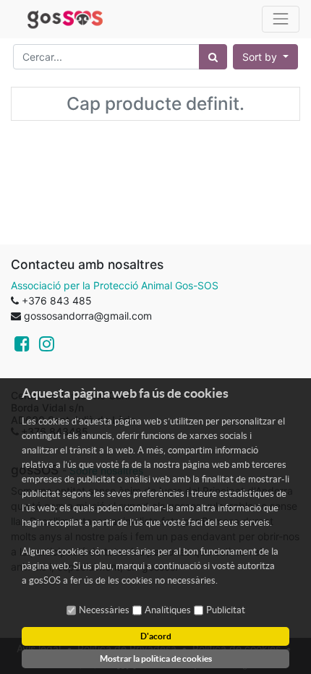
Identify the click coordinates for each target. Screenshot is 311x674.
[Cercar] (213, 56)
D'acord (155, 636)
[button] (265, 56)
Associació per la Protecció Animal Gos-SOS (114, 285)
